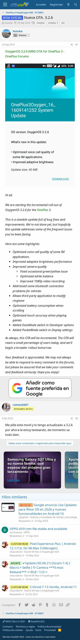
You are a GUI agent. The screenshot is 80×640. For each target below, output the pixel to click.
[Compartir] (71, 45)
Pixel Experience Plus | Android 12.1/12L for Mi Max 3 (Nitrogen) (43, 546)
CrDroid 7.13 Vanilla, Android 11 (53, 587)
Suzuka (8, 22)
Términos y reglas (25, 626)
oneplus (41, 22)
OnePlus (42, 210)
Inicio (38, 630)
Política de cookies (13, 630)
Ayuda (29, 630)
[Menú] (5, 4)
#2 (76, 418)
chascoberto (16, 551)
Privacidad (50, 630)
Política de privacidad (49, 626)
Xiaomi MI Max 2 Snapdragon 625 (41, 590)
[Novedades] (68, 4)
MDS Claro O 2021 (15, 621)
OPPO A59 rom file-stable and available (38, 529)
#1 (76, 44)
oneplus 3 (53, 22)
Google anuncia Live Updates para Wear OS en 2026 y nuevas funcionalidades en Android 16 (48, 509)
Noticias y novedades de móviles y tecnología (53, 517)
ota (63, 22)
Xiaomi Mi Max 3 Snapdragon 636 (41, 551)
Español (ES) (37, 621)
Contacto (8, 626)
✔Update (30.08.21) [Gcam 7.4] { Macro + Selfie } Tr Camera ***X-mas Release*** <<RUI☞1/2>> (40, 567)
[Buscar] (75, 4)
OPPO (27, 532)
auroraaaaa (16, 532)
